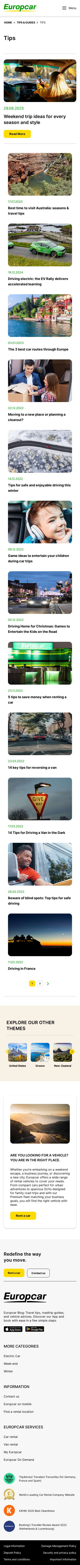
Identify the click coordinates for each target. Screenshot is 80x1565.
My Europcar (13, 1452)
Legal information (14, 1546)
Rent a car (23, 1215)
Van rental (11, 1444)
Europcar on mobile (17, 1404)
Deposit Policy (12, 1552)
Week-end (11, 1363)
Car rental (11, 1437)
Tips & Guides (26, 22)
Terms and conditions (17, 1559)
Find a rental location (18, 1411)
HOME (8, 22)
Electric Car (12, 1356)
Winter (8, 1371)
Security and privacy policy (59, 1552)
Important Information (63, 1559)
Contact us (38, 1273)
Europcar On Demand (19, 1460)
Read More (17, 134)
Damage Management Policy (58, 1546)
